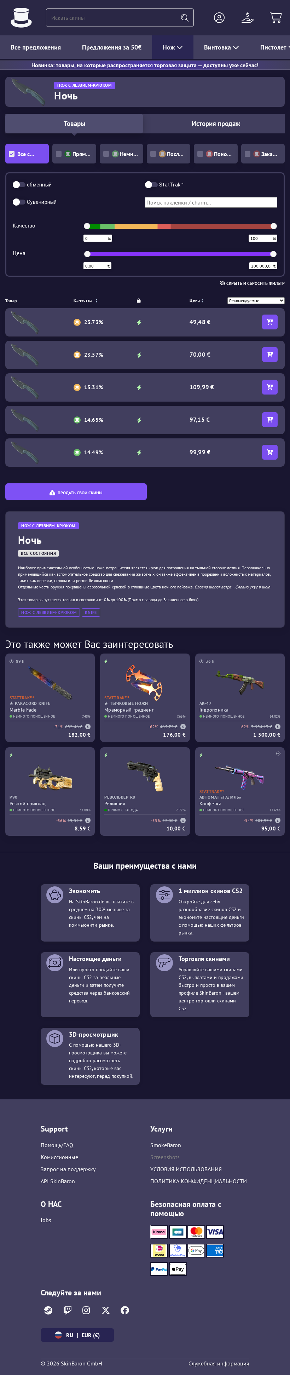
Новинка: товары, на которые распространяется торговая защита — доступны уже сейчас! (145, 65)
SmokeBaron (165, 1145)
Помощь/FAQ (57, 1145)
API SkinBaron (58, 1181)
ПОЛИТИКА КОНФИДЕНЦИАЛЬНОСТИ (198, 1181)
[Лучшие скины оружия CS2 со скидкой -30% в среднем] (21, 17)
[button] (219, 17)
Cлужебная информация (218, 1363)
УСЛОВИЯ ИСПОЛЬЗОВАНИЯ (186, 1169)
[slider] (87, 226)
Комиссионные (59, 1157)
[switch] (19, 184)
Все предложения (36, 47)
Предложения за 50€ (111, 47)
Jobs (46, 1220)
